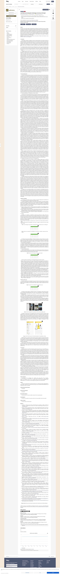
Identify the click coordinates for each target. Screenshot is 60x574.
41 (30, 251)
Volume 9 (13, 6)
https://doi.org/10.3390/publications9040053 (32, 20)
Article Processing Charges (25, 561)
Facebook (48, 562)
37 (24, 215)
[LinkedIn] (24, 511)
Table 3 (35, 251)
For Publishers (32, 565)
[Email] (21, 511)
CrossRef (23, 417)
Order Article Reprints (45, 9)
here (24, 525)
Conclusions (8, 36)
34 (32, 146)
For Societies (31, 566)
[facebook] (25, 511)
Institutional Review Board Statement (11, 39)
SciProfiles (39, 565)
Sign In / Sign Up (48, 1)
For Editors (31, 563)
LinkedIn (48, 561)
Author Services (32, 1)
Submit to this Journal (11, 12)
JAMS (39, 567)
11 (23, 60)
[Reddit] (28, 511)
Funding (8, 38)
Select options (8, 564)
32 (46, 129)
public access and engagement (27, 36)
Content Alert (52, 556)
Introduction (8, 33)
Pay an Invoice (24, 562)
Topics (23, 1)
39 (22, 163)
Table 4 (36, 282)
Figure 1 (22, 301)
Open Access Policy (24, 563)
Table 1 (47, 220)
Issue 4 (16, 6)
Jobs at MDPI (23, 565)
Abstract (8, 32)
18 (22, 89)
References (8, 43)
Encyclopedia (40, 566)
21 (27, 105)
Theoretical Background (9, 34)
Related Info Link (8, 19)
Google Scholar (25, 406)
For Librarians (32, 564)
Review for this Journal (11, 14)
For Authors (31, 561)
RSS (49, 556)
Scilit (25, 417)
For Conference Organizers (33, 567)
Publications (10, 6)
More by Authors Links (9, 21)
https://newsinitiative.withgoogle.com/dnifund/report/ (39, 427)
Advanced (52, 4)
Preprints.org (40, 563)
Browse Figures (28, 24)
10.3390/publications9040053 (21, 6)
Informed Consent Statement (10, 40)
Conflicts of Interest (9, 42)
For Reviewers (32, 562)
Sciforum (39, 561)
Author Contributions (9, 37)
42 (31, 251)
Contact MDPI (24, 564)
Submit (52, 1)
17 (21, 89)
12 (24, 60)
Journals (19, 1)
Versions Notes (34, 24)
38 (34, 161)
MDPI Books (39, 562)
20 (44, 96)
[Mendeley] (29, 511)
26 (21, 215)
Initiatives (36, 1)
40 (32, 168)
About (40, 1)
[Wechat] (26, 511)
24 (27, 113)
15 (24, 144)
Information (26, 1)
